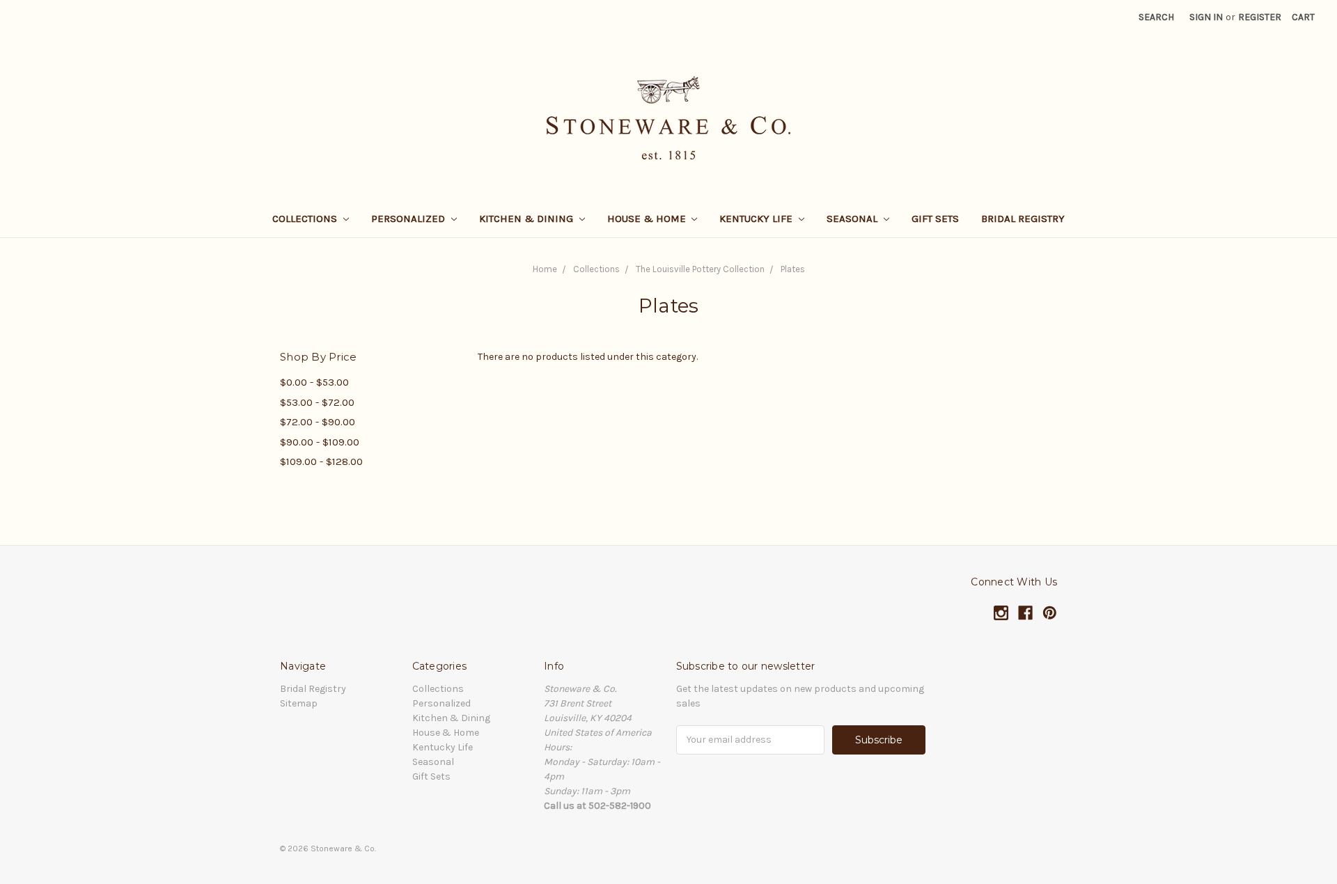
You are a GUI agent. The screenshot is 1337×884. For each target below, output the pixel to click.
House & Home (648, 218)
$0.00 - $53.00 (314, 382)
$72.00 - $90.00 (317, 422)
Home (545, 269)
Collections (306, 218)
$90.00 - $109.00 (319, 442)
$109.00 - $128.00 (321, 461)
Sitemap (299, 703)
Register (1259, 17)
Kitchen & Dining (527, 218)
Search (1156, 17)
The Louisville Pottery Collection (700, 269)
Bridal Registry (1023, 218)
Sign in (1206, 17)
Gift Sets (935, 218)
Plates (793, 269)
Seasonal (853, 218)
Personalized (409, 218)
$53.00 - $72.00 (317, 402)
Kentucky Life (757, 218)
